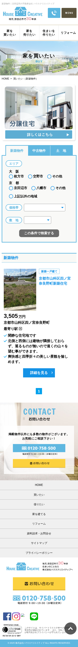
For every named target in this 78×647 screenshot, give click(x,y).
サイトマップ (39, 543)
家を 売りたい (29, 32)
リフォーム (68, 32)
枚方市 (18, 176)
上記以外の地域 (25, 196)
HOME (39, 484)
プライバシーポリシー (39, 552)
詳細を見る (39, 373)
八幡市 (41, 188)
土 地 (61, 150)
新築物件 (17, 150)
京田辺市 (20, 188)
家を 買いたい (10, 32)
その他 (56, 176)
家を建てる (39, 514)
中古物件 (39, 150)
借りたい (39, 504)
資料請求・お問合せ (39, 533)
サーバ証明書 (64, 628)
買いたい (39, 494)
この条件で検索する (39, 233)
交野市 (37, 176)
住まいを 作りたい (49, 32)
